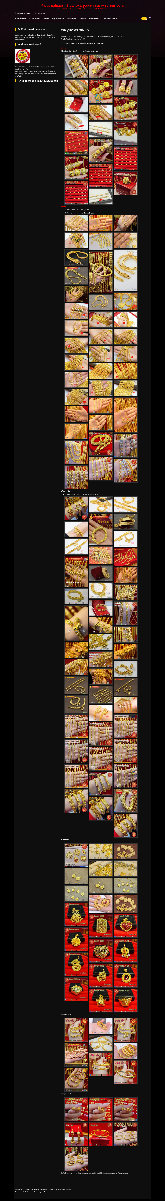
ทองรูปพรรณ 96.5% (58, 18)
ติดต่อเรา (46, 18)
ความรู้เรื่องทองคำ (20, 18)
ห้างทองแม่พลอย (72, 18)
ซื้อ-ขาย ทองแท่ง (35, 18)
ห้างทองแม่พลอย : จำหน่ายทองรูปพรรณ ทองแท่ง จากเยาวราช (82, 5)
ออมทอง (83, 18)
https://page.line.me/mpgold (94, 43)
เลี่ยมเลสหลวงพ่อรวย (110, 18)
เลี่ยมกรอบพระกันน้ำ (95, 18)
